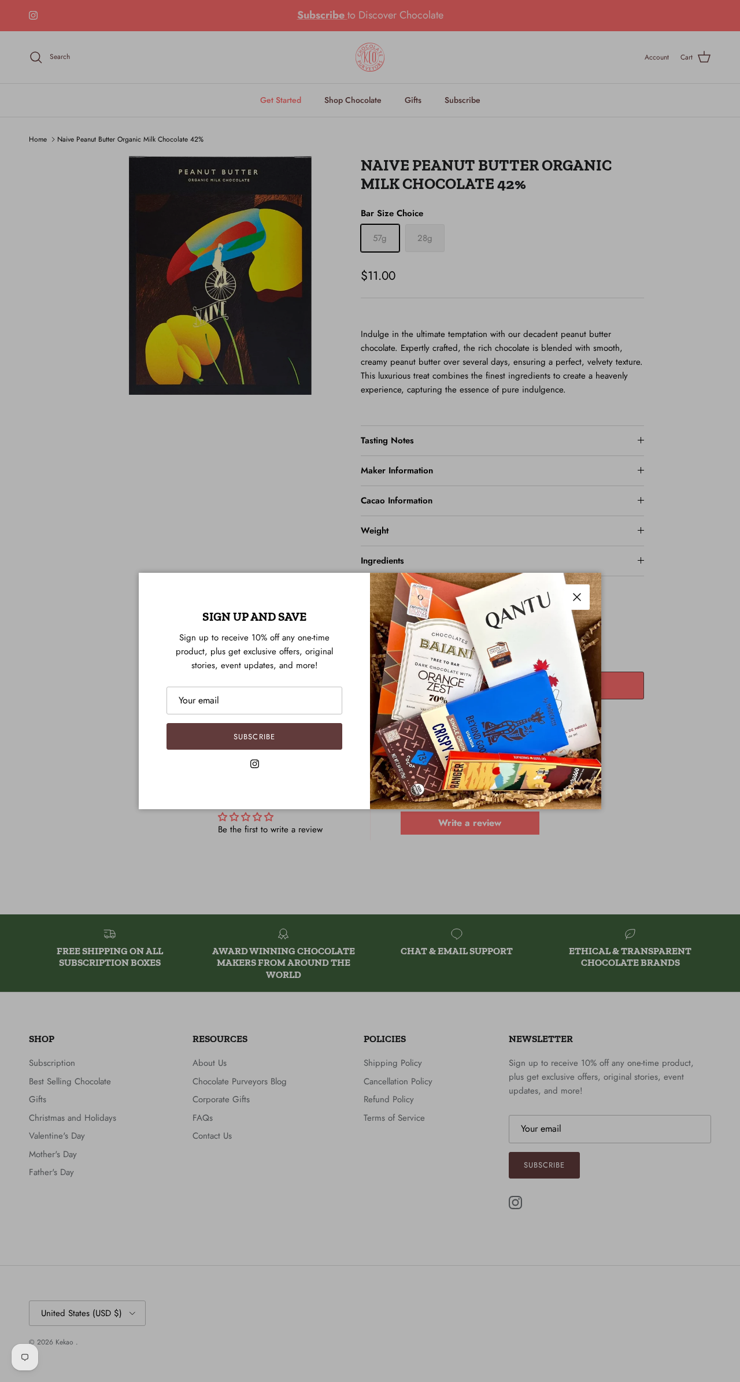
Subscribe (254, 736)
